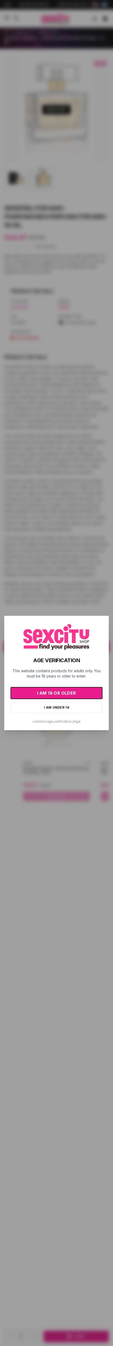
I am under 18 (56, 707)
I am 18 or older (56, 693)
